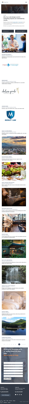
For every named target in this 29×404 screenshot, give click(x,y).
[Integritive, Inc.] (5, 2)
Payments (27, 401)
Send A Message (5, 395)
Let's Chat (7, 379)
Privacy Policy (24, 401)
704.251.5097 (19, 391)
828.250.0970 (5, 391)
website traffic (15, 22)
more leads (20, 22)
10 (23, 344)
